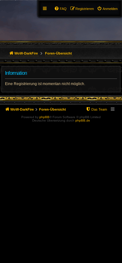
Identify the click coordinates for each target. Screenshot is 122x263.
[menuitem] (107, 8)
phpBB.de (82, 120)
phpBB (44, 117)
